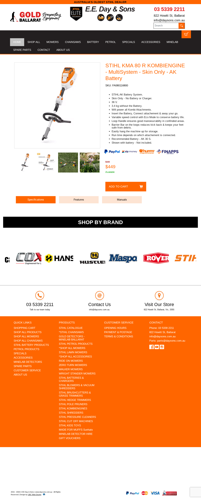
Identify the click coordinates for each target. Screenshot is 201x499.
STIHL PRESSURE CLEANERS (77, 416)
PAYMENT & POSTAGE (118, 332)
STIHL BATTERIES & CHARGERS (71, 379)
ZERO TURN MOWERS (73, 365)
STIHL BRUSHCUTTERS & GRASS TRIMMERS (75, 394)
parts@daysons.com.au (171, 340)
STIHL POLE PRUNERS (73, 404)
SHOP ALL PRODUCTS (27, 332)
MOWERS (52, 42)
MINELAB (172, 42)
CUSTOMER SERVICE (27, 370)
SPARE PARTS (22, 49)
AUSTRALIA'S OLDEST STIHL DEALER (100, 2)
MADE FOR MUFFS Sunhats (76, 429)
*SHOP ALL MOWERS (72, 348)
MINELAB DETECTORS (28, 361)
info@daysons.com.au (169, 20)
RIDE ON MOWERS (71, 360)
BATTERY (93, 42)
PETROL (110, 42)
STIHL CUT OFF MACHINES (76, 421)
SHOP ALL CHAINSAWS (28, 340)
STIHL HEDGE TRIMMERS (75, 400)
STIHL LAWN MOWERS (73, 352)
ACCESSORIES (150, 42)
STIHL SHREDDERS (71, 412)
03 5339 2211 (169, 9)
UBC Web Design (34, 495)
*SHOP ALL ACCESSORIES (75, 356)
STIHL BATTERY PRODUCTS (31, 344)
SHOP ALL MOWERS (26, 336)
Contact (156, 322)
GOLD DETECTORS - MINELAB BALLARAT (72, 338)
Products (67, 322)
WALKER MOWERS (71, 369)
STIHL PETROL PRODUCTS (75, 343)
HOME (17, 42)
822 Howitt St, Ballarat (169, 15)
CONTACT (44, 49)
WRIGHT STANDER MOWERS (77, 373)
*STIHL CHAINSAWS (71, 332)
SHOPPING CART (24, 327)
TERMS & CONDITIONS (118, 336)
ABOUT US (63, 49)
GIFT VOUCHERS (69, 438)
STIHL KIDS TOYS (70, 425)
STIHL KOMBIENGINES (73, 408)
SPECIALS (128, 42)
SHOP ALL (33, 42)
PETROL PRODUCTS (26, 349)
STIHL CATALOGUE (71, 327)
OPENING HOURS (115, 327)
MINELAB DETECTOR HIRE (75, 433)
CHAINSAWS (73, 42)
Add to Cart (118, 186)
